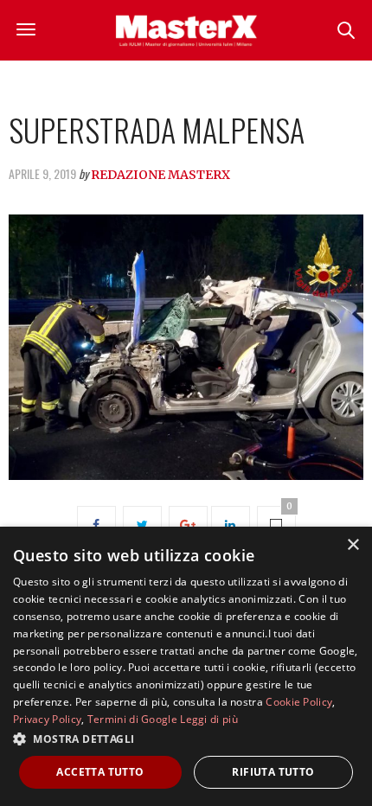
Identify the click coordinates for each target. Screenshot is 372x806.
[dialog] (186, 666)
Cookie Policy (299, 701)
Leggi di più (209, 719)
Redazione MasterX (160, 174)
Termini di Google (132, 719)
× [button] (352, 545)
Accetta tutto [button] (100, 771)
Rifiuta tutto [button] (273, 771)
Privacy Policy (47, 719)
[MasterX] (186, 30)
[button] (186, 738)
